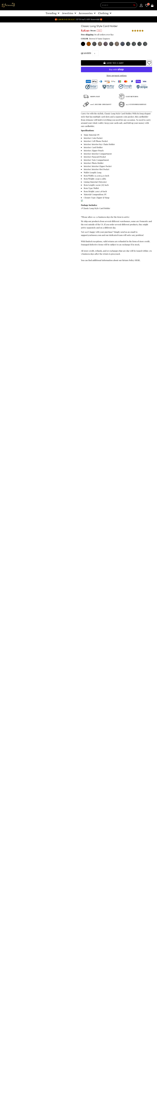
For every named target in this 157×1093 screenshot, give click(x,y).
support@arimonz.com (91, 235)
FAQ (45, 1017)
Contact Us (11, 1030)
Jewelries (67, 13)
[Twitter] (89, 1027)
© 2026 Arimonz (12, 1081)
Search (10, 1027)
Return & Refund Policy (17, 1017)
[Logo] (8, 5)
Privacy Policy (13, 1014)
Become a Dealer (50, 1020)
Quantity (86, 53)
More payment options (116, 75)
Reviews (10, 1024)
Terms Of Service (14, 1011)
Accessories (86, 13)
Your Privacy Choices (16, 1033)
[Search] (134, 5)
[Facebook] (82, 1027)
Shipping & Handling (16, 1020)
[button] (138, 30)
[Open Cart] (152, 6)
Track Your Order (14, 1008)
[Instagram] (82, 1032)
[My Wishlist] (146, 6)
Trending (51, 13)
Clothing (103, 13)
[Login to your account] (141, 6)
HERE (137, 260)
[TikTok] (88, 1032)
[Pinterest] (96, 1027)
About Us (47, 1014)
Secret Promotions (51, 1011)
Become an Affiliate (51, 1024)
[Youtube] (103, 1027)
